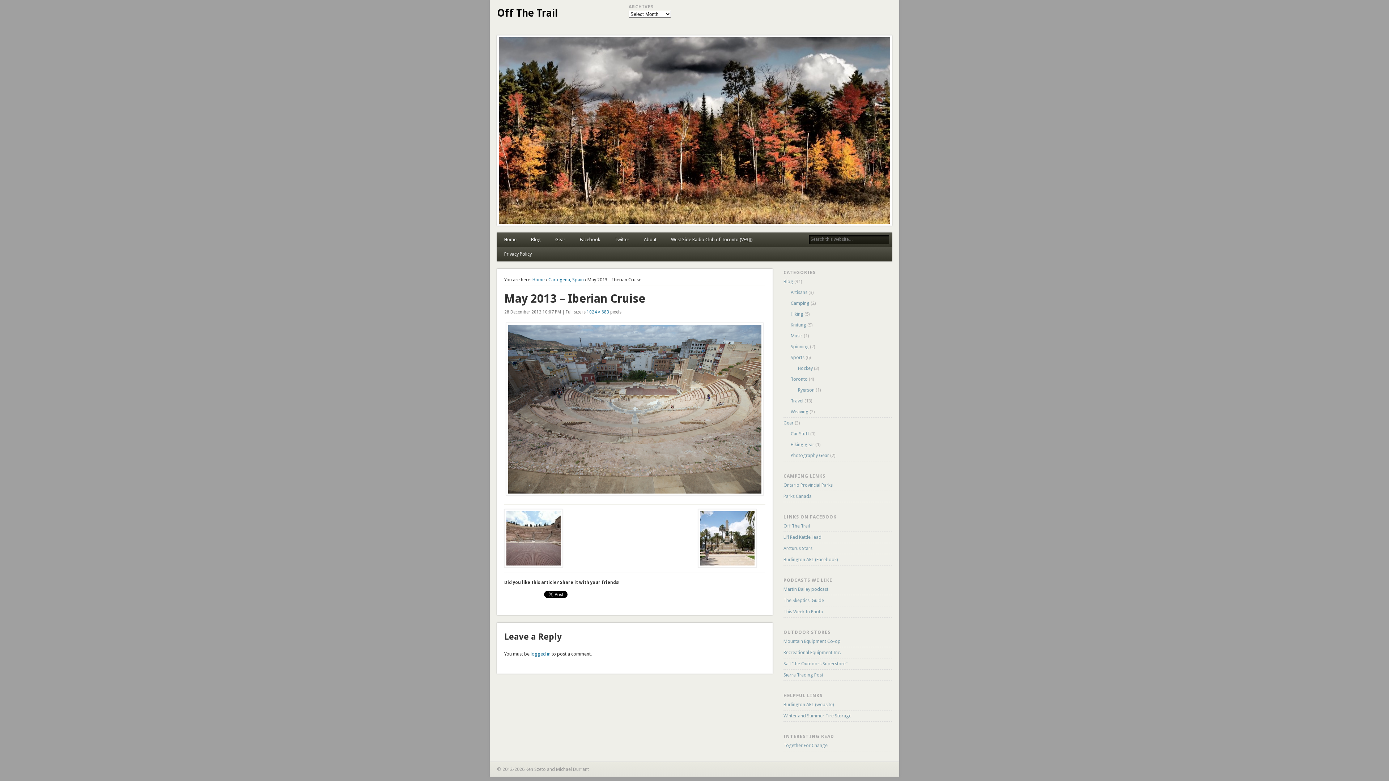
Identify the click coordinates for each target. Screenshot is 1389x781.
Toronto (799, 379)
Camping (800, 303)
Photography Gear (810, 455)
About (650, 239)
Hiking (797, 314)
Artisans (799, 292)
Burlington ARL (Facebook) (810, 559)
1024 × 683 (598, 312)
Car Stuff (800, 433)
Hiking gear (802, 444)
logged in (541, 654)
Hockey (805, 368)
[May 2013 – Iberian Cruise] (634, 409)
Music (797, 335)
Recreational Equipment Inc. (812, 652)
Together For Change (805, 745)
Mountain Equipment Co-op (812, 641)
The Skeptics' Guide (803, 600)
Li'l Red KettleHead (802, 537)
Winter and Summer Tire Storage (817, 715)
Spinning (800, 346)
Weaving (799, 411)
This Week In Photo (803, 611)
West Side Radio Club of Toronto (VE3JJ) (712, 239)
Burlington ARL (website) (808, 704)
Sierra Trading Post (803, 675)
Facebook (590, 239)
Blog (536, 239)
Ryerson (806, 390)
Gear (560, 239)
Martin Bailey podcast (805, 589)
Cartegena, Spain (566, 279)
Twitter (622, 239)
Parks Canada (797, 496)
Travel (797, 401)
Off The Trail (527, 13)
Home (510, 239)
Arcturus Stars (797, 548)
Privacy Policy (518, 254)
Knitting (798, 325)
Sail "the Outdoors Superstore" (815, 663)
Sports (797, 357)
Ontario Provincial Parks (808, 485)
